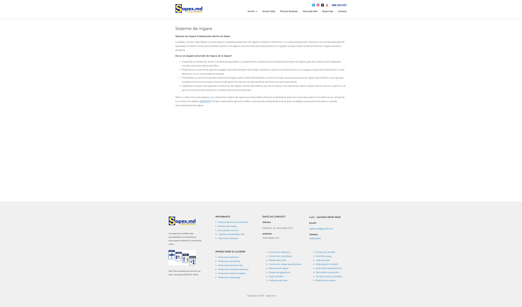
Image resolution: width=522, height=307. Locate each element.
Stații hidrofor (276, 276)
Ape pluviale (323, 260)
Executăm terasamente (329, 268)
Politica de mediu (227, 226)
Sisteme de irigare (279, 268)
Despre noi (327, 11)
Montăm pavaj (324, 256)
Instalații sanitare (278, 280)
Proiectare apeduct (228, 257)
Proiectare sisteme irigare (232, 273)
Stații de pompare (325, 280)
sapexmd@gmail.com (321, 228)
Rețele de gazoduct (279, 272)
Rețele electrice (277, 260)
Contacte (342, 11)
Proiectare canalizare (229, 261)
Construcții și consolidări (329, 276)
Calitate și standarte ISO (231, 234)
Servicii (251, 11)
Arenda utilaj (268, 11)
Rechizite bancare (228, 238)
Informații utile (310, 11)
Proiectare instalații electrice (233, 269)
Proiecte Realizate (289, 11)
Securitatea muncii (228, 230)
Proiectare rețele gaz (229, 277)
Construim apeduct (279, 252)
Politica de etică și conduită (233, 222)
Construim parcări (326, 252)
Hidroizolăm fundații (327, 264)
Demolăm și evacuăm (328, 272)
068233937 (205, 101)
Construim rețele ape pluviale (285, 264)
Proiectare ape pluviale (230, 265)
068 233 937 (339, 5)
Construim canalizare (280, 256)
